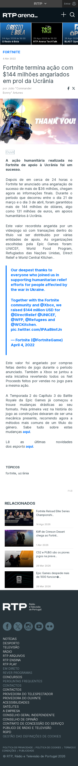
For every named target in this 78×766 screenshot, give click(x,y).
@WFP (17, 319)
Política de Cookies (48, 747)
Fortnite (11, 52)
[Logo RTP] (22, 607)
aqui (26, 432)
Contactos (12, 685)
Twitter (18, 626)
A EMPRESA (11, 711)
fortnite (11, 473)
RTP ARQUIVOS (14, 656)
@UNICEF (46, 315)
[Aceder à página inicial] (22, 15)
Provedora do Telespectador (28, 694)
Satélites (11, 706)
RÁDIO (7, 651)
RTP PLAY (10, 664)
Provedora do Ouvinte (22, 698)
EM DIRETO (11, 668)
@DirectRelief (24, 315)
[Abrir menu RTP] (39, 3)
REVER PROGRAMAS (17, 673)
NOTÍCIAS (10, 639)
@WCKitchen (23, 324)
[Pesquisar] (72, 18)
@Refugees (36, 319)
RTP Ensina (12, 660)
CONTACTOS (12, 689)
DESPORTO (11, 643)
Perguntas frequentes (22, 681)
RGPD (7, 732)
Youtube (39, 626)
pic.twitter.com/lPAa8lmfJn (36, 329)
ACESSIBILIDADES (16, 702)
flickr (49, 626)
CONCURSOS (12, 677)
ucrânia (23, 473)
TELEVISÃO (11, 647)
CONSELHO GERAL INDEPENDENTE (29, 715)
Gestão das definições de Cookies (32, 736)
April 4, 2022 (22, 345)
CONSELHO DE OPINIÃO (20, 719)
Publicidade (26, 750)
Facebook (7, 626)
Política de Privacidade (18, 747)
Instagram (28, 626)
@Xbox (47, 305)
